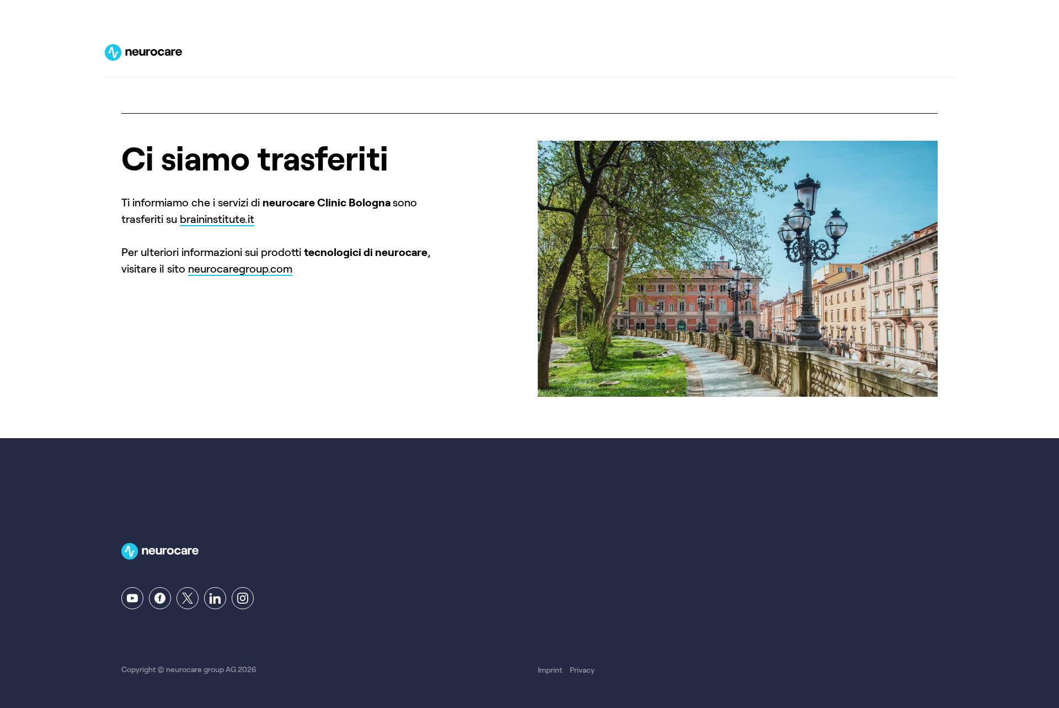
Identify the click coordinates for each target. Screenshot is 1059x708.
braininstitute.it (217, 219)
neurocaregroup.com (240, 269)
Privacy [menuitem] (582, 670)
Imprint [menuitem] (550, 670)
